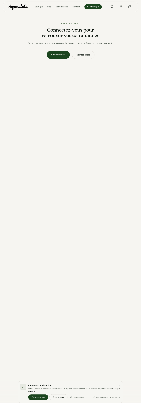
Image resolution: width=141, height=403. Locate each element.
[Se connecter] (121, 6)
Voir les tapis (93, 7)
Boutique (39, 7)
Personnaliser (78, 397)
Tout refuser (58, 397)
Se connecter (58, 54)
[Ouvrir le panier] (130, 6)
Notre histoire (62, 7)
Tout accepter (38, 397)
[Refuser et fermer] (119, 385)
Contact (76, 7)
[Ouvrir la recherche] (112, 6)
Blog (49, 7)
